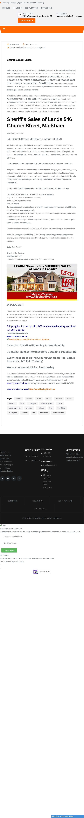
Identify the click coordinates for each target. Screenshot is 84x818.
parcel (60, 403)
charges (18, 398)
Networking (46, 8)
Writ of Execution (58, 412)
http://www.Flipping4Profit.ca (42, 389)
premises (29, 408)
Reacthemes (57, 518)
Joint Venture (31, 8)
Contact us (34, 460)
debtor (39, 398)
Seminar (24, 412)
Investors (12, 403)
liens (22, 403)
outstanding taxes (46, 403)
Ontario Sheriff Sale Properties (21, 48)
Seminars (6, 8)
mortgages (32, 403)
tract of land (44, 412)
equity (48, 398)
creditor (29, 398)
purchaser (41, 408)
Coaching (17, 8)
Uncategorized (40, 48)
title (34, 412)
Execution (59, 398)
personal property (15, 408)
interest (69, 398)
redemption (13, 412)
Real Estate (61, 408)
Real (50, 408)
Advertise (34, 456)
